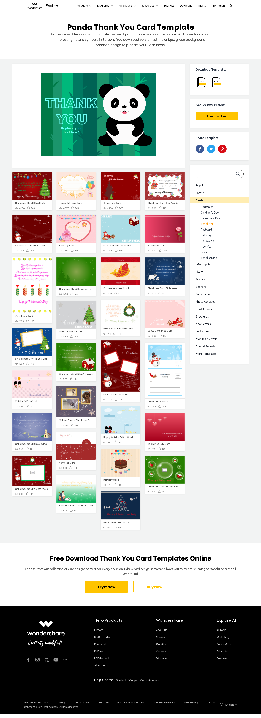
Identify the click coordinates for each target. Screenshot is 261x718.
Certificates (203, 294)
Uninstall (212, 702)
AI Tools (221, 630)
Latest (200, 192)
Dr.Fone (99, 651)
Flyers (199, 271)
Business (169, 5)
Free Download (217, 116)
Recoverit (100, 644)
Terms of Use (82, 702)
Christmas (207, 206)
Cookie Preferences (164, 702)
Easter (205, 252)
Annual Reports (206, 346)
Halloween (207, 240)
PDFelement (101, 658)
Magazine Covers (207, 338)
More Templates (206, 353)
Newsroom (162, 637)
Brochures (202, 316)
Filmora (98, 630)
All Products (101, 665)
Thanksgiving (209, 257)
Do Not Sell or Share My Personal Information (121, 702)
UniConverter (102, 637)
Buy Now (154, 586)
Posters (200, 279)
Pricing (202, 5)
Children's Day (210, 212)
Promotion (218, 5)
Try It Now (106, 586)
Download (186, 5)
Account (154, 680)
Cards (199, 200)
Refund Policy (191, 702)
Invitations (202, 331)
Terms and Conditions (36, 702)
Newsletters (203, 324)
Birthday (206, 235)
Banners (201, 286)
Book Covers (204, 309)
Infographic (203, 264)
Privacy (62, 702)
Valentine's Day (210, 218)
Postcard (206, 229)
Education (162, 658)
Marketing (223, 637)
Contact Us (123, 680)
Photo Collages (205, 301)
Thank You (207, 223)
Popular (201, 185)
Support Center (139, 680)
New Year (207, 246)
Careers (161, 651)
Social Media (224, 644)
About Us (161, 630)
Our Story (162, 644)
